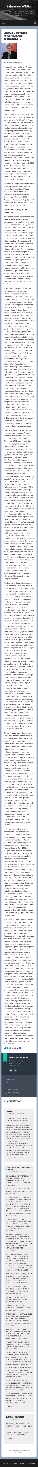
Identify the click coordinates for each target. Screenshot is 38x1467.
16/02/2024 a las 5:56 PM (14, 1171)
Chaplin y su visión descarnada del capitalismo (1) (15, 35)
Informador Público (19, 6)
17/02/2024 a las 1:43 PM (14, 1419)
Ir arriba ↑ (32, 1463)
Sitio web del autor (15, 1070)
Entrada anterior (12, 1089)
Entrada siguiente (13, 1093)
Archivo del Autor (11, 1070)
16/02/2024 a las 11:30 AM (15, 1114)
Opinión (9, 1083)
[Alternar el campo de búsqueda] (35, 23)
